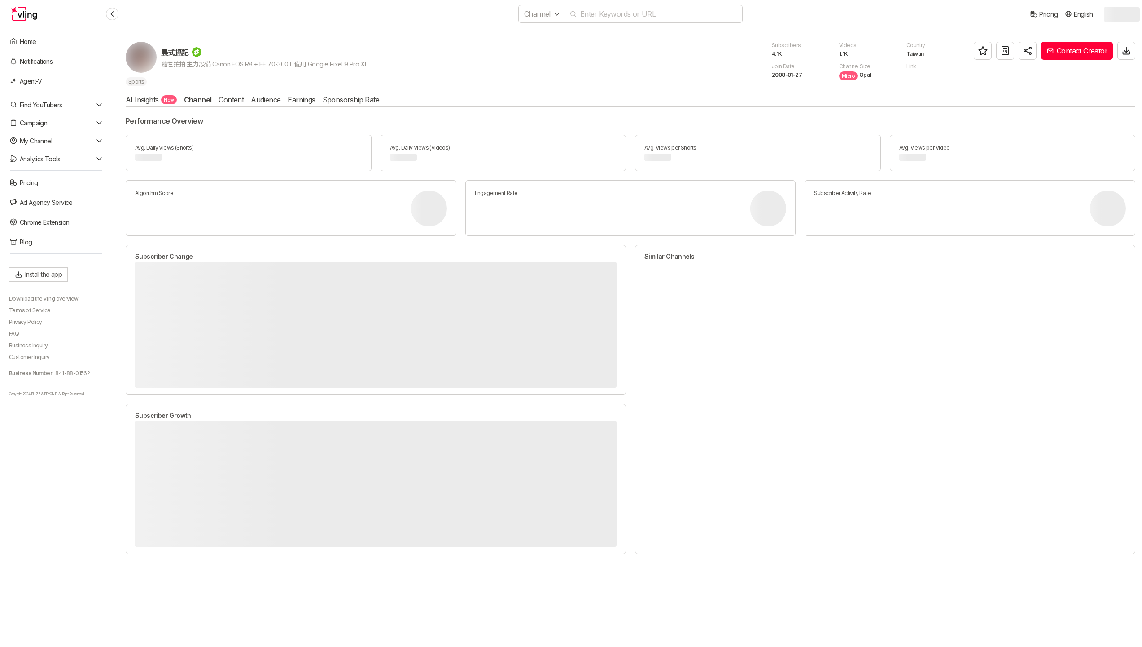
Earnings (301, 99)
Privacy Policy (25, 322)
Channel (198, 99)
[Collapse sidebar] (112, 14)
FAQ (14, 333)
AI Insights (150, 99)
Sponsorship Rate (351, 99)
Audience (265, 99)
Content (231, 99)
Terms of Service (29, 310)
